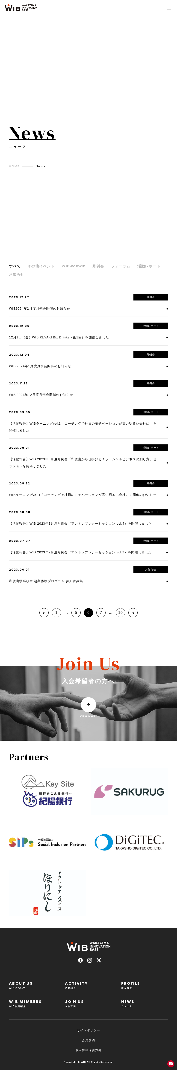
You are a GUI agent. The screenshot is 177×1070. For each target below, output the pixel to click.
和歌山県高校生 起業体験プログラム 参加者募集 (46, 581)
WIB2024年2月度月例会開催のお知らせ (39, 308)
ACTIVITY (76, 985)
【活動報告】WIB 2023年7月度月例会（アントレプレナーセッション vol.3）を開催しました (80, 552)
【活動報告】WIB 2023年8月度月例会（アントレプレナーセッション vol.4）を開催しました (80, 523)
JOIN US (74, 1003)
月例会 (151, 297)
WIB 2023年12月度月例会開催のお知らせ (41, 395)
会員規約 (88, 1040)
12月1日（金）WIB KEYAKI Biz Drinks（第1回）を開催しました (59, 337)
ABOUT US (21, 985)
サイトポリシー (88, 1030)
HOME (14, 166)
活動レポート (151, 325)
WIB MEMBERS (25, 1003)
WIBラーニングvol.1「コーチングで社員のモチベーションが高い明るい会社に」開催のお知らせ (82, 495)
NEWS (128, 1003)
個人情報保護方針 (88, 1050)
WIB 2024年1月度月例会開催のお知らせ (40, 366)
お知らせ (150, 569)
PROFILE (130, 985)
